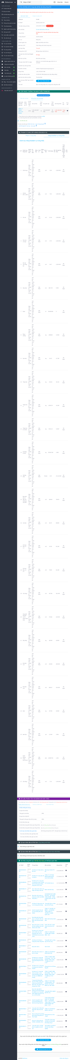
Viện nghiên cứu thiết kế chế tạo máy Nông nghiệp (50, 1027)
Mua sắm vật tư (35, 946)
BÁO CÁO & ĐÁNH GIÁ (6, 58)
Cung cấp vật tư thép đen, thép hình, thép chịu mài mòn (38, 1009)
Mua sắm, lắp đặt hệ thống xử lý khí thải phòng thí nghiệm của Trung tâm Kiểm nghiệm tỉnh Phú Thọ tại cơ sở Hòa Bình (38, 992)
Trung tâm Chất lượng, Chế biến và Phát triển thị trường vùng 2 (50, 1021)
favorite (67, 111)
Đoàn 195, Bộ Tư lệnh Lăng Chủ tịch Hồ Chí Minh (50, 926)
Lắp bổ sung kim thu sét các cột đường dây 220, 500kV (37, 911)
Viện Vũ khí (47, 946)
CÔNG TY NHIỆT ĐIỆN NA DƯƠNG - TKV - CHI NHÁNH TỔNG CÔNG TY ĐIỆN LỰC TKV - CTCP (50, 974)
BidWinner (24, 1058)
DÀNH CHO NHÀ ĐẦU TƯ (7, 88)
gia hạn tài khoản (48, 827)
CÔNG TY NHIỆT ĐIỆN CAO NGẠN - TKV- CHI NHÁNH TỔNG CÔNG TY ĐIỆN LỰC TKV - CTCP (50, 959)
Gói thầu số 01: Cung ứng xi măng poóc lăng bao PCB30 (38, 967)
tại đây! (43, 116)
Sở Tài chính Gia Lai (49, 883)
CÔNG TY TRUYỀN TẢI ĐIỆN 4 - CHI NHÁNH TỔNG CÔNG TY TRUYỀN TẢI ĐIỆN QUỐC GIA (50, 911)
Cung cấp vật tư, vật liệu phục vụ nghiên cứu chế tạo (37, 1027)
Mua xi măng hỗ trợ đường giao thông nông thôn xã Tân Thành (38, 1015)
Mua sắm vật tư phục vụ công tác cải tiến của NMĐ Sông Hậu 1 (38, 897)
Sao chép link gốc (43, 80)
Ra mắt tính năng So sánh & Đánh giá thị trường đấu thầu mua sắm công (36, 12)
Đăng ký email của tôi (43, 1049)
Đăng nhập (47, 825)
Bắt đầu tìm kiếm (43, 1040)
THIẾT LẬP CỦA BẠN (6, 5)
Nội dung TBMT (24, 16)
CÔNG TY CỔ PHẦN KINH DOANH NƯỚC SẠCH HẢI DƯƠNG (49, 876)
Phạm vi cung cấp (37, 16)
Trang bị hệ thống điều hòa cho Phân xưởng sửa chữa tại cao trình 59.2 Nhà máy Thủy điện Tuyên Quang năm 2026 (38, 983)
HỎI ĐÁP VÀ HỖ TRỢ (6, 79)
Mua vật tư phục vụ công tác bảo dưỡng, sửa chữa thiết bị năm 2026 (38, 926)
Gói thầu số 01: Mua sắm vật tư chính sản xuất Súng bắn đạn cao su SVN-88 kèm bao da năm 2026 (38, 933)
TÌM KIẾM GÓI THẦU (6, 17)
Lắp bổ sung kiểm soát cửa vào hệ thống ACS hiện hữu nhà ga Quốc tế (37, 1001)
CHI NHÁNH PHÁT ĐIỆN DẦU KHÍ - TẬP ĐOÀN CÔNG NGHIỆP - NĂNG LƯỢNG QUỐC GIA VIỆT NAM (50, 897)
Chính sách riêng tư (64, 1058)
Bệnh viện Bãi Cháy (49, 889)
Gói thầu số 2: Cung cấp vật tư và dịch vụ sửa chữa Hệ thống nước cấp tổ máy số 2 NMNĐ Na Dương (37, 974)
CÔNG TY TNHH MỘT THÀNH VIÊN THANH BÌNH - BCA (50, 933)
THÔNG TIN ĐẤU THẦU (6, 41)
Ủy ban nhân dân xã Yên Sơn (42, 29)
